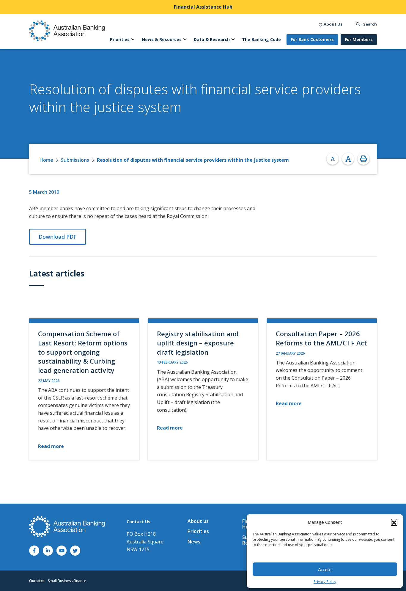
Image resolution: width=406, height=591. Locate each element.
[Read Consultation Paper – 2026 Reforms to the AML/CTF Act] (322, 389)
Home (46, 160)
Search (369, 24)
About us (198, 521)
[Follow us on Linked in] (48, 551)
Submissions (75, 160)
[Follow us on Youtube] (61, 551)
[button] (394, 522)
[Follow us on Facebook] (34, 551)
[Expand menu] (133, 39)
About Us (332, 24)
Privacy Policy (325, 581)
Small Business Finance (67, 580)
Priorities (198, 531)
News (194, 541)
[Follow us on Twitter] (75, 551)
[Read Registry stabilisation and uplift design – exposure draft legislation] (203, 389)
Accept (325, 569)
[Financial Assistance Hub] (203, 7)
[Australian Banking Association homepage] (67, 30)
